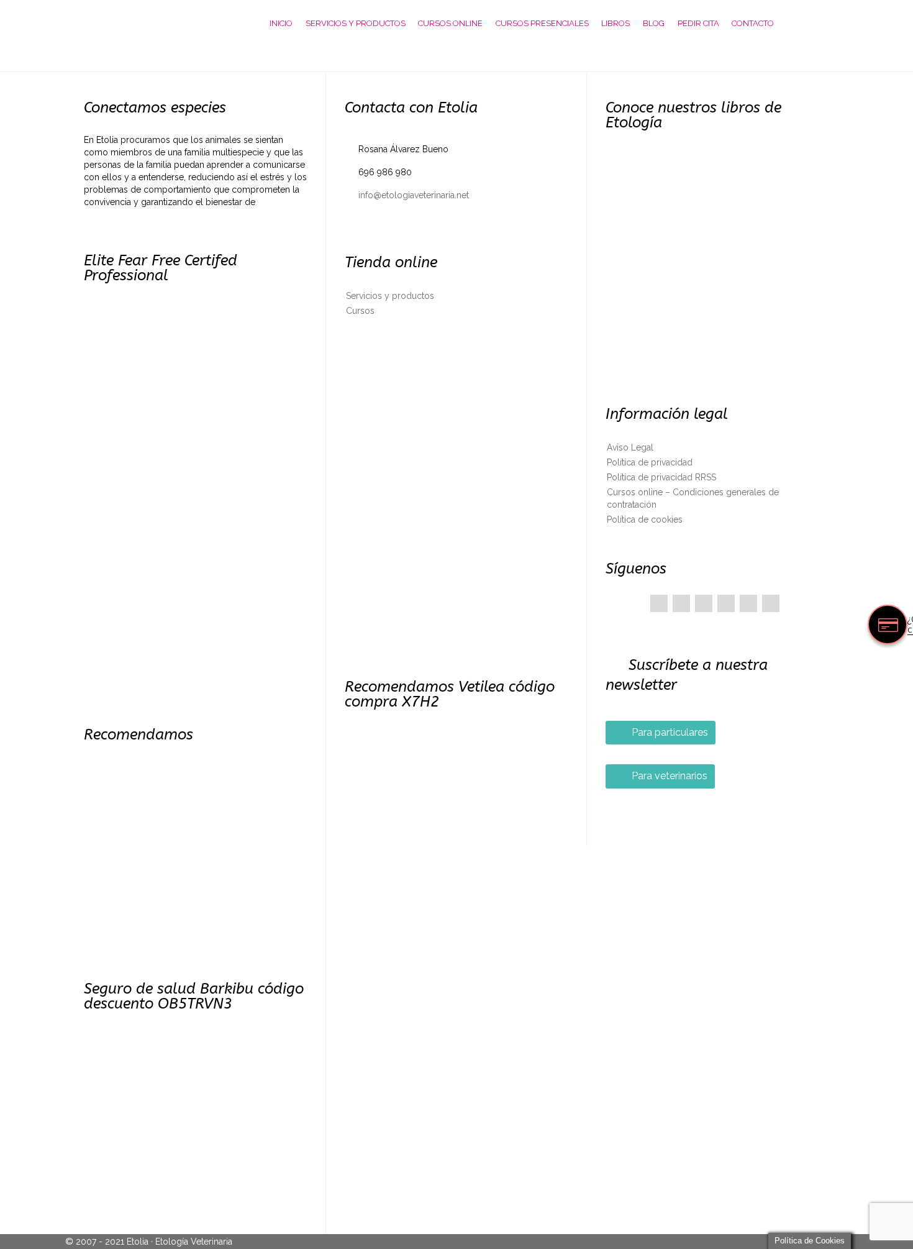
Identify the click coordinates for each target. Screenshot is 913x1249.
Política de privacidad (650, 462)
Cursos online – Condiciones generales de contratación (693, 498)
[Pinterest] (703, 603)
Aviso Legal (630, 447)
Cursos (360, 311)
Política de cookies (645, 519)
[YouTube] (748, 603)
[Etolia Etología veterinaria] (149, 23)
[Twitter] (681, 603)
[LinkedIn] (726, 603)
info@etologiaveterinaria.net (407, 195)
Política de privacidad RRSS (661, 477)
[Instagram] (770, 603)
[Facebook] (659, 603)
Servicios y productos (390, 296)
